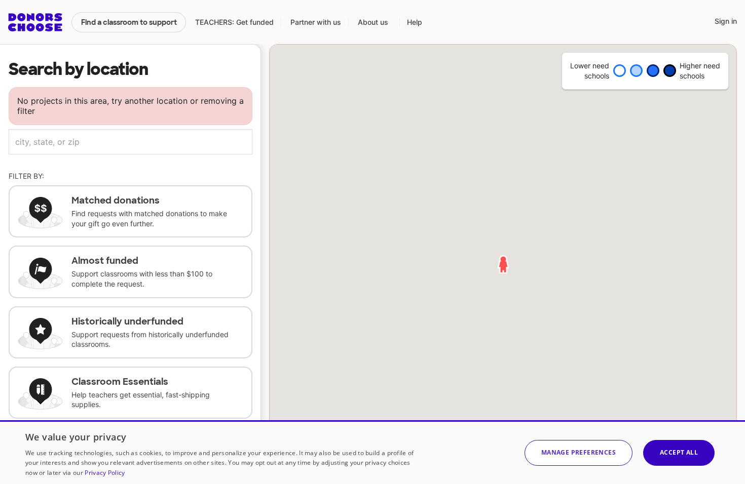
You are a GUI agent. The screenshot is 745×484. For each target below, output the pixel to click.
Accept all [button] (679, 452)
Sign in (726, 21)
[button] (578, 453)
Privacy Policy (105, 472)
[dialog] (372, 452)
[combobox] (130, 141)
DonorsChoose (35, 22)
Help (414, 22)
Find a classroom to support (129, 22)
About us (373, 22)
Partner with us (315, 22)
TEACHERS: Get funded (234, 22)
